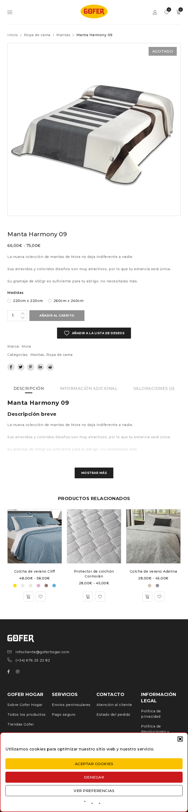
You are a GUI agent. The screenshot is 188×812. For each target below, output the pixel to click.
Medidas (15, 292)
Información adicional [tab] (89, 388)
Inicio (12, 35)
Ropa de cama (37, 35)
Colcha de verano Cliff (34, 571)
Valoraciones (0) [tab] (154, 388)
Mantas (63, 35)
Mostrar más (94, 473)
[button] (180, 739)
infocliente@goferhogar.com (42, 652)
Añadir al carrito (56, 315)
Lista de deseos (168, 9)
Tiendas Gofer (20, 724)
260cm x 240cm (69, 301)
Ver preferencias (94, 790)
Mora (26, 346)
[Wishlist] (40, 596)
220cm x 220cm (28, 301)
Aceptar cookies (94, 763)
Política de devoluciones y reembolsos (155, 731)
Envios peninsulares (71, 705)
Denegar (94, 777)
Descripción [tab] (28, 388)
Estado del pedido (113, 714)
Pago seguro (64, 714)
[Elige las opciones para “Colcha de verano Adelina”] (147, 596)
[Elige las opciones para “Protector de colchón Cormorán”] (88, 596)
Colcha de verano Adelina (153, 571)
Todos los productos (26, 714)
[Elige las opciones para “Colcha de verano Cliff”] (28, 596)
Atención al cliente (114, 705)
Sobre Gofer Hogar (25, 705)
